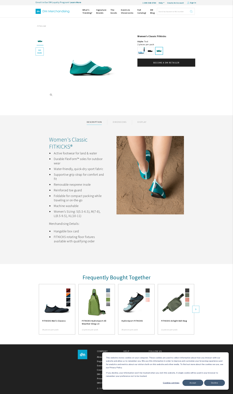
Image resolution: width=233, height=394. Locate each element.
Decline (214, 383)
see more (39, 51)
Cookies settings (171, 383)
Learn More (75, 2)
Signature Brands (101, 11)
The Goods (113, 11)
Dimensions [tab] (120, 122)
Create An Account (175, 3)
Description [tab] (94, 122)
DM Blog (152, 11)
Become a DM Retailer (166, 62)
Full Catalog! (141, 11)
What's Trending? (87, 11)
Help (161, 3)
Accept (193, 383)
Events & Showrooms (127, 11)
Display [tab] (141, 122)
